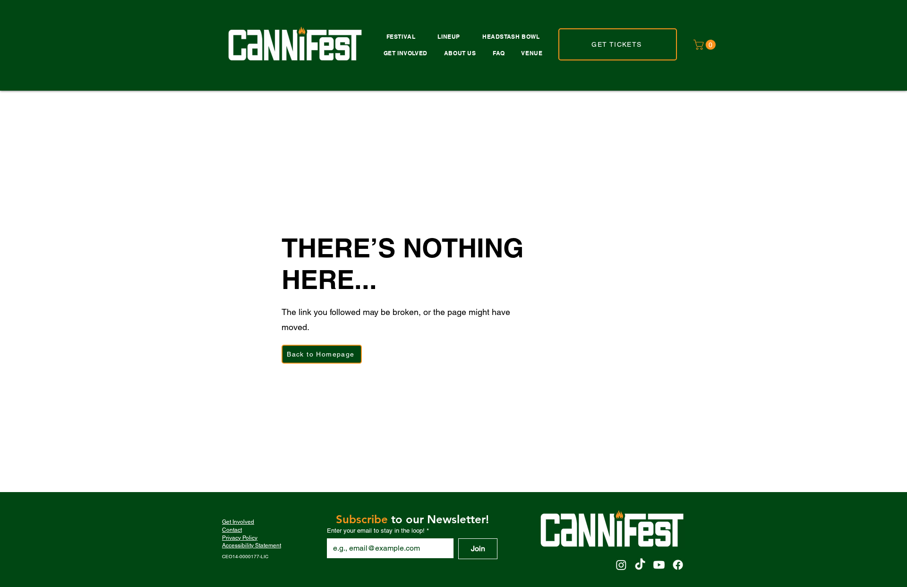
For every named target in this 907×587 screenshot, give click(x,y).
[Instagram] (621, 564)
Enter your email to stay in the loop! (378, 530)
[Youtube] (659, 564)
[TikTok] (640, 564)
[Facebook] (678, 564)
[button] (705, 45)
